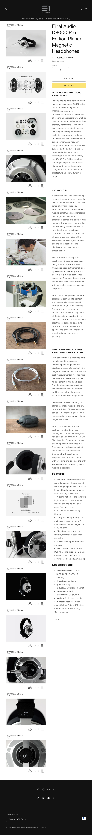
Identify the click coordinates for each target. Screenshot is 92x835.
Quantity (55, 65)
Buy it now (69, 85)
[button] (6, 9)
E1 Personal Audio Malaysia (22, 827)
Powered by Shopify (39, 827)
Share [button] (56, 619)
